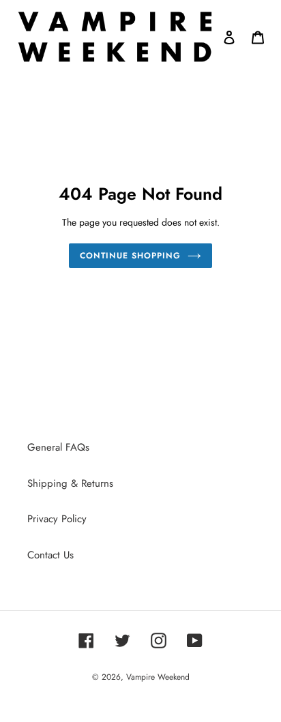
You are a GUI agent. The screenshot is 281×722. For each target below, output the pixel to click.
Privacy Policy (57, 518)
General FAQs (58, 447)
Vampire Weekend (158, 677)
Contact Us (50, 554)
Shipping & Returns (70, 483)
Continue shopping (130, 256)
